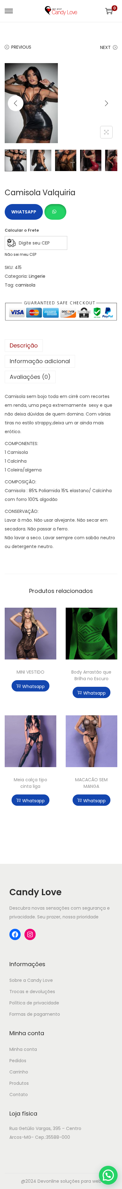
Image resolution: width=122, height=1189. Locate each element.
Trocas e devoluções (32, 991)
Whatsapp (23, 212)
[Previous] (15, 103)
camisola (25, 285)
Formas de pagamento (34, 1014)
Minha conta (23, 1049)
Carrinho (18, 1072)
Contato (18, 1094)
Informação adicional (40, 361)
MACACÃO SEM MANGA (91, 783)
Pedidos (17, 1060)
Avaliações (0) (30, 377)
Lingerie (37, 276)
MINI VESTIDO (30, 672)
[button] (55, 208)
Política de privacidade (34, 1003)
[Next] (106, 103)
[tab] (61, 345)
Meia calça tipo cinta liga (30, 783)
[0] (109, 11)
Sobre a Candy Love (31, 980)
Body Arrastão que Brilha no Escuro (91, 675)
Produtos (19, 1083)
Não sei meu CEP (20, 254)
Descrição (24, 345)
